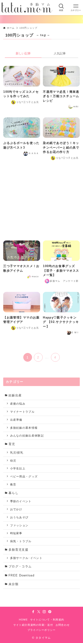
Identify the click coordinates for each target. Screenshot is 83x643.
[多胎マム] (27, 7)
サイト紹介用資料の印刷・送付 (33, 624)
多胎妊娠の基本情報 (24, 427)
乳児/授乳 (16, 452)
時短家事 (16, 533)
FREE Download (21, 575)
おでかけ (16, 509)
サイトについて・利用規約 (47, 619)
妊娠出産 (15, 395)
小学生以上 (17, 468)
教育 (13, 484)
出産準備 (16, 419)
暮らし (13, 493)
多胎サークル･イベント (26, 557)
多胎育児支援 (18, 549)
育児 (12, 444)
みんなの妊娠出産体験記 (27, 435)
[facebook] (33, 612)
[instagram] (44, 612)
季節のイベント (21, 501)
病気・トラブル (21, 541)
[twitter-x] (39, 612)
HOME (23, 619)
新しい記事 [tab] (23, 53)
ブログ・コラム (20, 566)
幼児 (13, 460)
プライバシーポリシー (41, 630)
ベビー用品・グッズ (24, 476)
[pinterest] (50, 612)
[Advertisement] (41, 201)
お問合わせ (63, 624)
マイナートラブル (22, 411)
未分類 (13, 584)
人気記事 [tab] (60, 53)
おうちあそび (19, 517)
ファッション (19, 525)
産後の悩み (17, 403)
